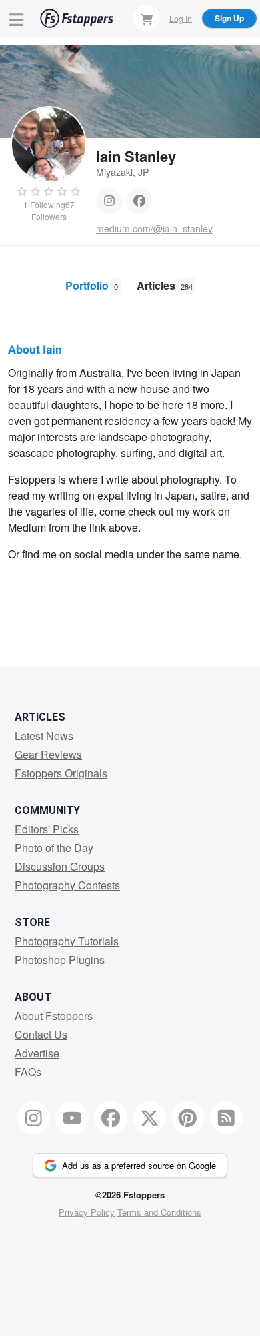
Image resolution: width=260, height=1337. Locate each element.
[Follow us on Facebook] (110, 1117)
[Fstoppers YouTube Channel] (72, 1117)
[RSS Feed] (226, 1117)
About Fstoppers (54, 1015)
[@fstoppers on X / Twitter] (149, 1117)
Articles (165, 285)
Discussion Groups (60, 866)
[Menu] (16, 18)
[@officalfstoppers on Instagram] (34, 1117)
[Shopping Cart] (146, 18)
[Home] (76, 18)
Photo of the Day (54, 847)
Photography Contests (67, 885)
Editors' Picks (47, 829)
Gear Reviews (48, 754)
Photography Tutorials (67, 941)
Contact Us (41, 1034)
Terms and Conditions (159, 1212)
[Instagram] (109, 200)
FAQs (28, 1071)
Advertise (37, 1053)
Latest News (44, 735)
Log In (180, 17)
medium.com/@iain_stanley (154, 228)
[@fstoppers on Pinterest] (188, 1117)
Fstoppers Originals (61, 773)
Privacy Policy (87, 1212)
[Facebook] (139, 200)
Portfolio (91, 285)
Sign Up (229, 18)
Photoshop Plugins (60, 959)
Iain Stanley (136, 156)
